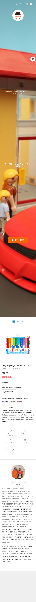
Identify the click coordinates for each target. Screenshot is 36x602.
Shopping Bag (11, 450)
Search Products (11, 435)
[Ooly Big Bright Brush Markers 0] (18, 344)
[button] (9, 391)
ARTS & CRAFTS (14, 368)
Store (4, 368)
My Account (25, 434)
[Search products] (33, 59)
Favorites (25, 443)
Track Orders (11, 443)
